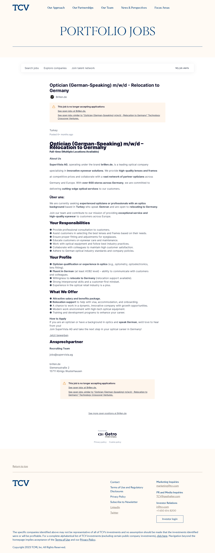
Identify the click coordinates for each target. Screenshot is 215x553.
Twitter (114, 512)
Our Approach (56, 7)
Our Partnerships (83, 7)
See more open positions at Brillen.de (107, 413)
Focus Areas (162, 7)
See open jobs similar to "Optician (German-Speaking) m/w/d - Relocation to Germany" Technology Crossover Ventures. (109, 117)
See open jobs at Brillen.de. (72, 111)
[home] (21, 8)
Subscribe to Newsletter (124, 502)
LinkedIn (115, 507)
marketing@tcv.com (167, 485)
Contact (115, 482)
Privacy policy (100, 442)
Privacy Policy (118, 496)
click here (162, 536)
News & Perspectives (134, 7)
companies (55, 68)
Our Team (107, 7)
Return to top (20, 466)
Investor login (170, 519)
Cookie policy (115, 442)
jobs (32, 68)
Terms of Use (62, 539)
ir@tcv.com (162, 507)
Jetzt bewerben (59, 335)
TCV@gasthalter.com (168, 496)
